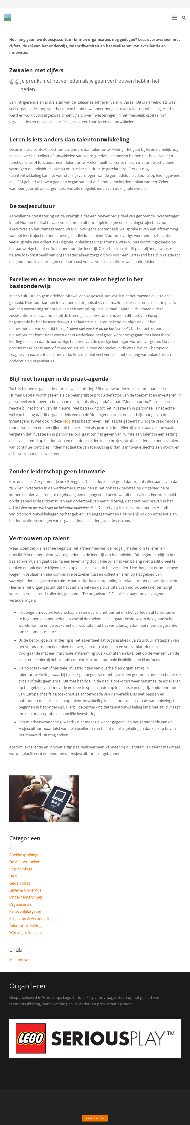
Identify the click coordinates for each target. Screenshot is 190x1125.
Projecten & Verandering (31, 918)
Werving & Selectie (25, 932)
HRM (13, 876)
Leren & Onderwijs (25, 890)
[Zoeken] (184, 18)
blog (66, 421)
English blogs (20, 869)
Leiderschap (20, 883)
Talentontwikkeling (25, 925)
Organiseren (20, 904)
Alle (12, 847)
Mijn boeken (20, 959)
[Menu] (174, 17)
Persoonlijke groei (25, 911)
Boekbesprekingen (25, 854)
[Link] (7, 17)
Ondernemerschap (25, 897)
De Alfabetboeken (24, 861)
